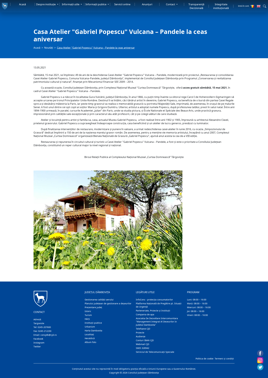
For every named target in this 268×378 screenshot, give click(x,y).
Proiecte (140, 332)
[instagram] (260, 360)
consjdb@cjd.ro (48, 334)
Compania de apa (145, 314)
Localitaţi (89, 334)
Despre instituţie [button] (46, 4)
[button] (264, 6)
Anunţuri (147, 4)
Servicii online (122, 4)
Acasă (22, 4)
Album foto (90, 342)
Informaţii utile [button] (71, 4)
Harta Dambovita (93, 330)
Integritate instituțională (221, 6)
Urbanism (90, 326)
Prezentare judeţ (93, 307)
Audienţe (140, 336)
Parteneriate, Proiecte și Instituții (153, 310)
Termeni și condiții (224, 358)
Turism (88, 315)
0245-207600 (44, 327)
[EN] (259, 6)
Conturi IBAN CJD (145, 340)
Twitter (37, 346)
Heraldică (90, 338)
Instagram (39, 342)
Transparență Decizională (196, 6)
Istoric (88, 311)
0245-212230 (44, 331)
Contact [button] (171, 4)
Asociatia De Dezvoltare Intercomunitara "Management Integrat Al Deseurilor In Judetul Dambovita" (157, 321)
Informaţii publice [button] (96, 4)
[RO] (252, 6)
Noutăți (48, 47)
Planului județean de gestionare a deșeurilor (108, 303)
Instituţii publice (93, 322)
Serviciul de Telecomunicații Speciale (155, 351)
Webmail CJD (142, 344)
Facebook (38, 338)
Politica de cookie (204, 358)
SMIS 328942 (142, 348)
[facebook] (260, 353)
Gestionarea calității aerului (99, 299)
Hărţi (87, 318)
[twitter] (260, 367)
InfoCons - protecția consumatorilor (154, 299)
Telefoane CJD (143, 328)
